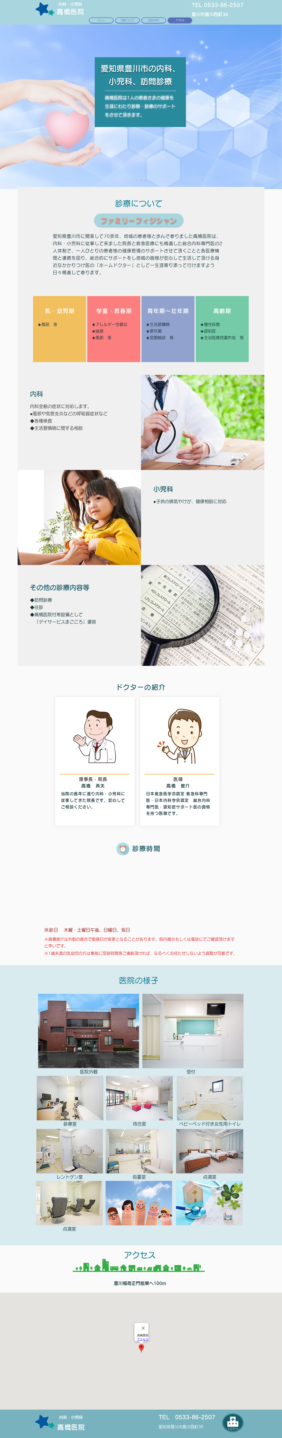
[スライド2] (141, 180)
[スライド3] (137, 180)
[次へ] (258, 106)
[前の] (24, 106)
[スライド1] (145, 180)
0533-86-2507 (195, 1417)
